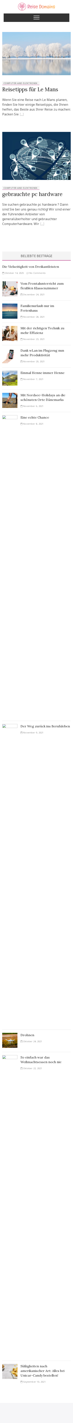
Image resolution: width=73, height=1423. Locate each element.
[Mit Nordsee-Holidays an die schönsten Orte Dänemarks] (9, 395)
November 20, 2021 (34, 361)
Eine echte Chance (34, 417)
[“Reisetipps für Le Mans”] (22, 115)
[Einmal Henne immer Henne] (9, 373)
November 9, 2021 (33, 732)
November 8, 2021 (33, 423)
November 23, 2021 (34, 339)
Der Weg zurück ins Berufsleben (45, 726)
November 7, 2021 (33, 379)
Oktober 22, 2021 (32, 1068)
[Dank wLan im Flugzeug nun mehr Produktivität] (9, 350)
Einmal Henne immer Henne (42, 373)
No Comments (37, 272)
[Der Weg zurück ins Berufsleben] (9, 726)
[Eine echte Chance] (9, 417)
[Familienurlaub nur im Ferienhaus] (9, 306)
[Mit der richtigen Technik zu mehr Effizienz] (9, 328)
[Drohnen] (9, 1035)
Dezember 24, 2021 (34, 294)
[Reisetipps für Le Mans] (36, 34)
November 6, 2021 (33, 406)
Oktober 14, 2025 (14, 272)
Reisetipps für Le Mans (30, 89)
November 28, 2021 (34, 316)
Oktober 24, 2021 (32, 1041)
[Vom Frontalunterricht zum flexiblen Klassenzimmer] (9, 283)
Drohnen (27, 1035)
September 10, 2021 (34, 1381)
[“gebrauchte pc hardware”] (42, 224)
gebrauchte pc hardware (32, 194)
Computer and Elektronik (20, 83)
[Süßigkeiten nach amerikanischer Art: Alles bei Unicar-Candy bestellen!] (9, 1366)
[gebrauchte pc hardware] (36, 134)
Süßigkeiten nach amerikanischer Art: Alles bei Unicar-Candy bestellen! (42, 1370)
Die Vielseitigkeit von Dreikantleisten (30, 267)
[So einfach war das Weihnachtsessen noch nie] (9, 1057)
